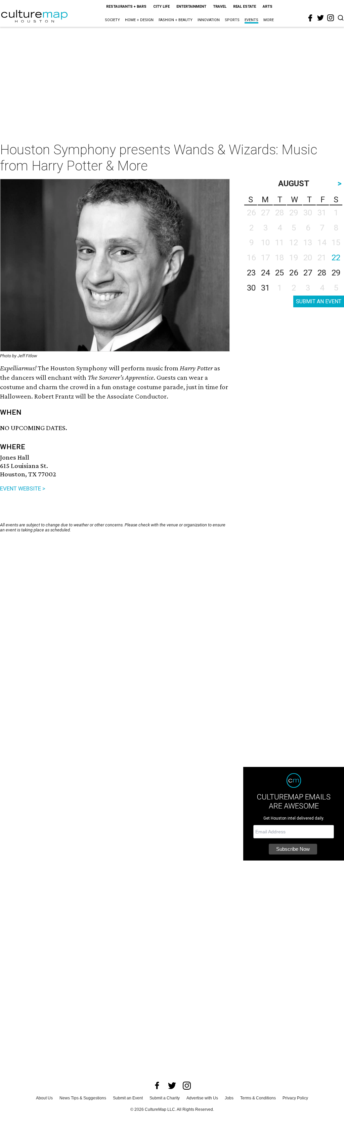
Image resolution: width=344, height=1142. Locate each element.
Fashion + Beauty (175, 20)
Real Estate (244, 6)
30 (251, 288)
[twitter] (320, 18)
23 (251, 272)
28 (321, 272)
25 (279, 272)
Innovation (209, 20)
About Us (44, 1098)
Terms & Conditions (258, 1098)
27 (307, 272)
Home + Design (139, 20)
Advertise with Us (202, 1098)
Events (251, 20)
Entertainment (191, 6)
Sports (232, 20)
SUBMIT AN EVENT (318, 301)
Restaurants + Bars (126, 6)
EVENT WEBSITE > (22, 488)
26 (293, 272)
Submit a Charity (164, 1098)
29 (336, 272)
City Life (161, 6)
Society (112, 20)
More (268, 20)
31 (265, 288)
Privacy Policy (295, 1098)
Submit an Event (128, 1098)
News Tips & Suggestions (82, 1098)
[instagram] (330, 18)
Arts (267, 6)
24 (265, 272)
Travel (219, 6)
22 (336, 257)
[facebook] (310, 18)
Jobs (229, 1098)
